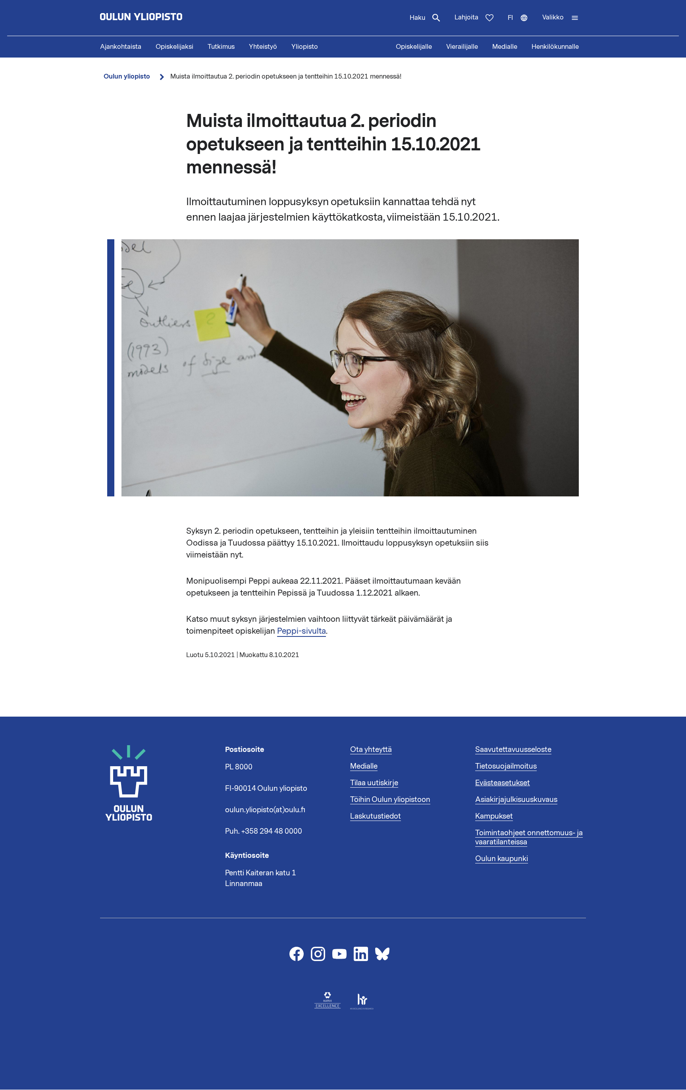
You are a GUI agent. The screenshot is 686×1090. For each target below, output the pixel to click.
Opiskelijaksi (174, 46)
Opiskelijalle (414, 46)
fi (521, 24)
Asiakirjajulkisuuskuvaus (516, 799)
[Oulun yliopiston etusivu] (166, 18)
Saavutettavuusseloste (513, 749)
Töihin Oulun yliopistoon (390, 799)
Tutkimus (221, 46)
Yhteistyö (263, 46)
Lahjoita (466, 17)
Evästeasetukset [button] (502, 783)
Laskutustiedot (375, 816)
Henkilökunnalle (555, 46)
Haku (417, 17)
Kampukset (494, 816)
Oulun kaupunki (501, 859)
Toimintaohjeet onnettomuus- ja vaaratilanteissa (529, 838)
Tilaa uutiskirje (374, 783)
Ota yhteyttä (371, 749)
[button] (560, 18)
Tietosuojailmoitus (506, 766)
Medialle (504, 46)
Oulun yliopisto (127, 76)
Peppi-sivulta (301, 630)
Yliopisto (304, 46)
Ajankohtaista (120, 46)
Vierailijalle (462, 46)
